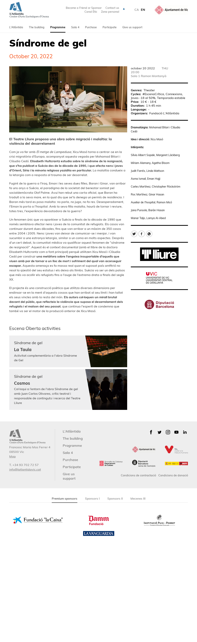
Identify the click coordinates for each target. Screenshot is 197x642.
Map (12, 456)
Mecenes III (137, 498)
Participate (110, 27)
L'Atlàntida (16, 27)
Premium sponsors (64, 498)
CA (136, 10)
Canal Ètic (90, 11)
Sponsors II (115, 498)
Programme (57, 27)
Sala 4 (75, 27)
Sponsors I (92, 498)
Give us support (132, 27)
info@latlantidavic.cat (25, 469)
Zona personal (110, 11)
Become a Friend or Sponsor (84, 8)
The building (36, 27)
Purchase (91, 27)
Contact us (112, 8)
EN (143, 10)
